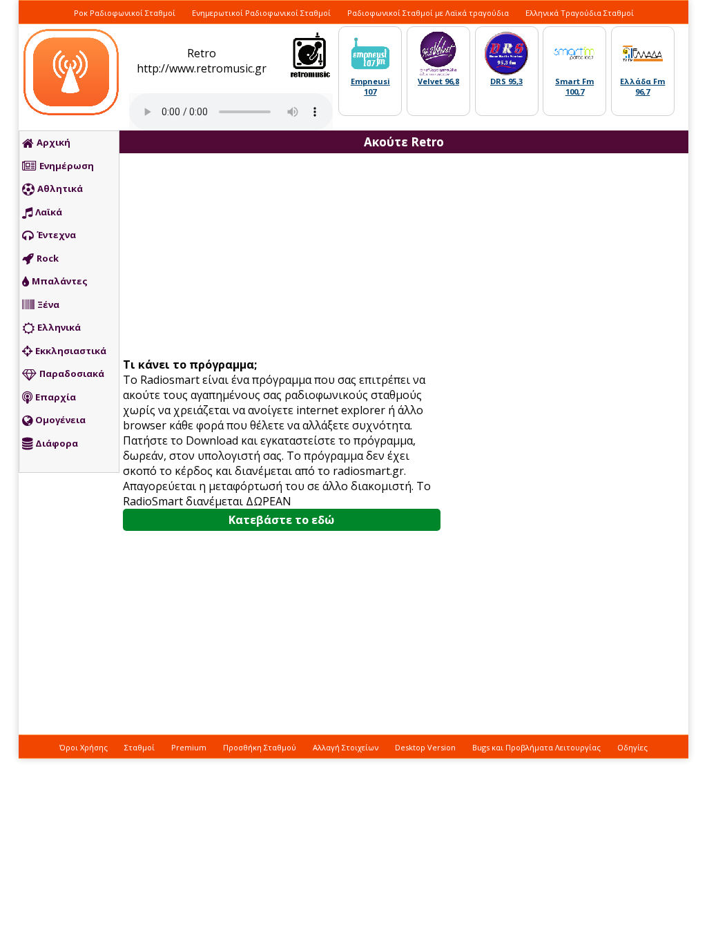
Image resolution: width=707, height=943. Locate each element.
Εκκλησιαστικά (70, 350)
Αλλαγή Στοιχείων (345, 747)
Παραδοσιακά (71, 373)
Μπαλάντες (60, 281)
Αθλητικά (60, 188)
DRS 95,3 (506, 81)
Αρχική (53, 142)
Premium (188, 747)
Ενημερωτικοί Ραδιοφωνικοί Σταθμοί (261, 13)
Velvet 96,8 (438, 81)
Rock (48, 258)
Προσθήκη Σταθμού (259, 747)
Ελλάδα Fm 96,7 (642, 86)
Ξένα (48, 304)
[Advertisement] (286, 256)
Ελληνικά (59, 327)
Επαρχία (55, 397)
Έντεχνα (56, 235)
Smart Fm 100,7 (574, 86)
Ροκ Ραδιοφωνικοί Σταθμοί (124, 13)
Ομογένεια (60, 420)
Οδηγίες (632, 747)
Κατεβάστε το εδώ (281, 519)
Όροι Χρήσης (83, 747)
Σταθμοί (139, 747)
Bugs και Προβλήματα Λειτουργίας (536, 747)
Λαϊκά (48, 212)
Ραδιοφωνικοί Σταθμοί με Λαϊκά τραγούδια (428, 13)
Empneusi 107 (370, 86)
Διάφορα (56, 443)
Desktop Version (425, 747)
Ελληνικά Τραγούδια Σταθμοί (579, 13)
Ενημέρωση (66, 165)
